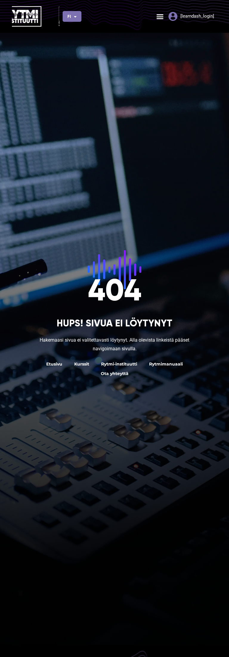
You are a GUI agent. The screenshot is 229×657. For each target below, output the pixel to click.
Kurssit (81, 364)
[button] (159, 16)
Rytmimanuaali (166, 364)
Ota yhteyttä (115, 373)
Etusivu (54, 364)
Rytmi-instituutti (119, 364)
